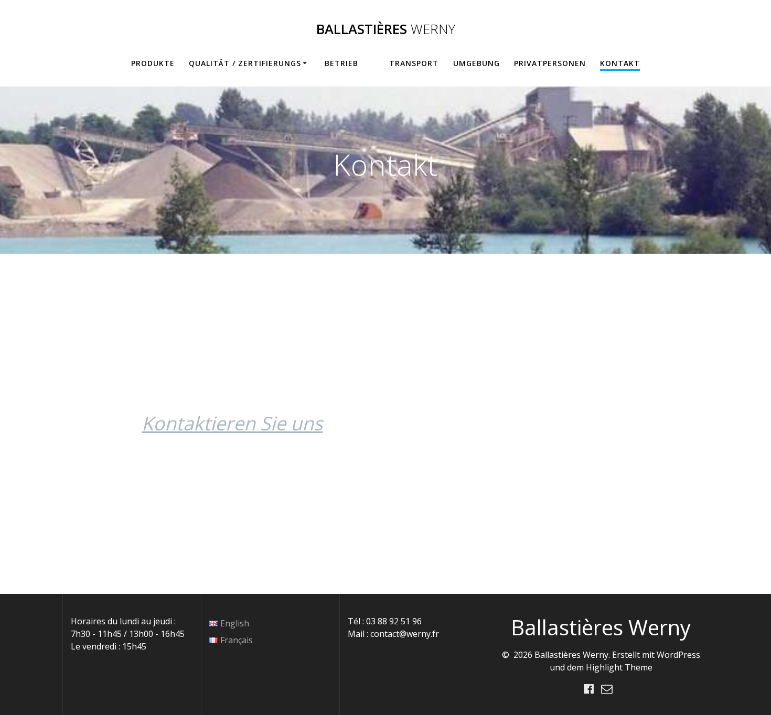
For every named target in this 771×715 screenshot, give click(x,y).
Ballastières (385, 29)
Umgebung (476, 63)
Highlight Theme (619, 667)
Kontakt (620, 63)
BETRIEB (341, 63)
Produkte (153, 63)
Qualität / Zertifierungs (245, 63)
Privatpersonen (550, 63)
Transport (413, 63)
